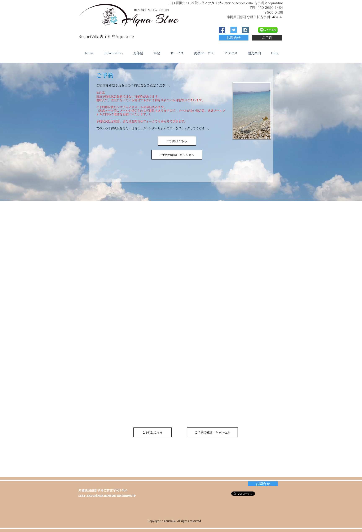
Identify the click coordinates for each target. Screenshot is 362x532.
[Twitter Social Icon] (233, 30)
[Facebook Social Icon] (222, 30)
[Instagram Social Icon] (245, 30)
